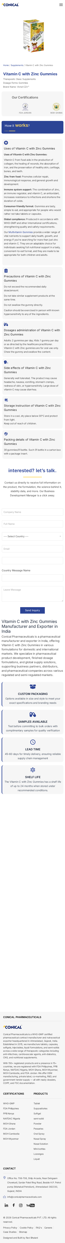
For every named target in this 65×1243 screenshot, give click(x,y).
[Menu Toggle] (61, 4)
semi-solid (39, 1118)
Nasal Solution (41, 1143)
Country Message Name (16, 570)
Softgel (37, 1113)
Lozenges (38, 1154)
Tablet (37, 1103)
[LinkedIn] (6, 1205)
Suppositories (40, 1108)
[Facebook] (13, 1205)
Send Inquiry (32, 610)
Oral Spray (39, 1133)
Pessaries (38, 1128)
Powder (37, 1123)
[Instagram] (21, 1205)
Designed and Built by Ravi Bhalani (20, 1237)
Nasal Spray (40, 1138)
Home (6, 65)
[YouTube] (30, 1205)
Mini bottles (39, 1148)
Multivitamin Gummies (21, 232)
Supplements (17, 65)
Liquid (37, 1159)
